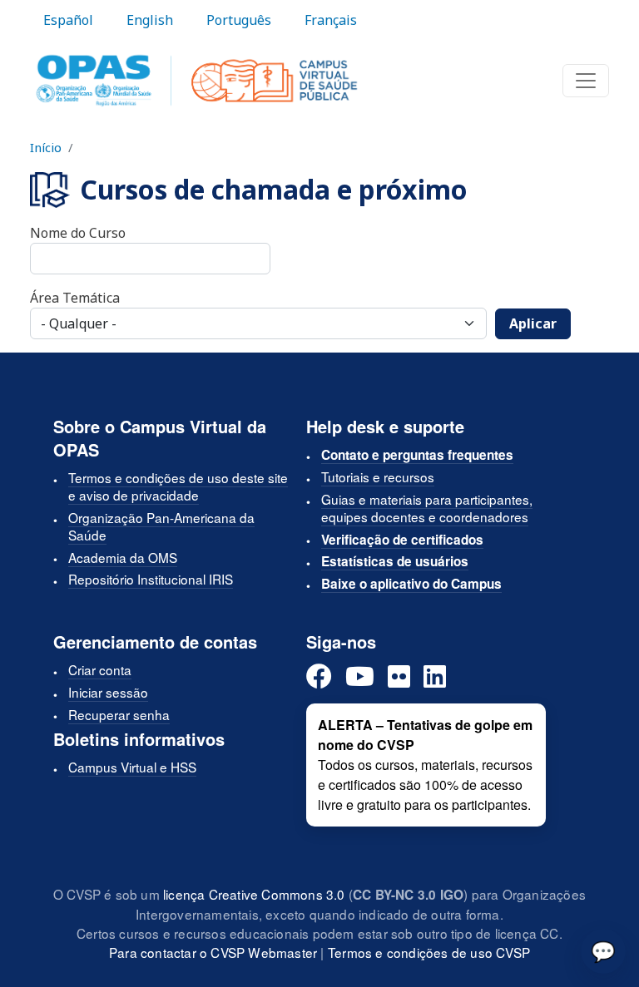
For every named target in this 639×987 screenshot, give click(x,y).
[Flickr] (399, 677)
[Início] (197, 80)
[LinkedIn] (435, 677)
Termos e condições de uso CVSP (429, 952)
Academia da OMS (122, 557)
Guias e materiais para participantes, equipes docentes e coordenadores (426, 508)
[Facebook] (319, 677)
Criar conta (99, 669)
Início (46, 147)
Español (68, 20)
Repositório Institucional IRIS (150, 579)
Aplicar (533, 323)
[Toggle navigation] (585, 80)
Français (331, 20)
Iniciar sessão (108, 692)
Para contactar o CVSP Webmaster (213, 952)
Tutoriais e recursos (377, 476)
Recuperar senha (119, 714)
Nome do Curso (78, 233)
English (149, 20)
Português (238, 20)
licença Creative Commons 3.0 (254, 894)
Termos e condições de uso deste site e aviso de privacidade (178, 486)
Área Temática (75, 298)
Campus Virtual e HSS (132, 767)
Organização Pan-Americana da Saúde (161, 526)
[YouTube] (359, 677)
